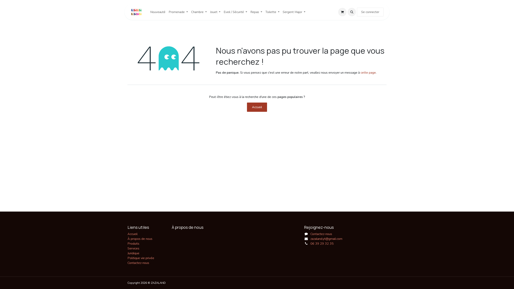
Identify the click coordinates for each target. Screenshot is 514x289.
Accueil (257, 107)
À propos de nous (139, 239)
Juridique (133, 253)
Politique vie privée (140, 258)
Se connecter (370, 12)
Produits (133, 243)
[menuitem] (158, 12)
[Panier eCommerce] (342, 12)
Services (133, 248)
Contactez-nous (138, 263)
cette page (368, 72)
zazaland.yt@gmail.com (326, 239)
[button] (352, 12)
